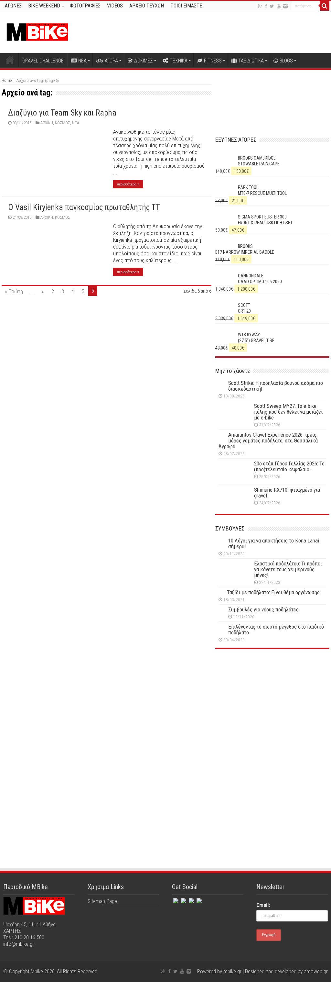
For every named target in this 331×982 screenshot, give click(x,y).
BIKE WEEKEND (44, 6)
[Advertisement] (272, 710)
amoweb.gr (316, 971)
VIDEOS (115, 6)
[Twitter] (272, 6)
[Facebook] (266, 6)
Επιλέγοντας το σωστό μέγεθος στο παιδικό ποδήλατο (276, 629)
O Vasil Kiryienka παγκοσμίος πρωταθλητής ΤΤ (84, 207)
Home (7, 80)
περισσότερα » (128, 184)
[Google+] (260, 6)
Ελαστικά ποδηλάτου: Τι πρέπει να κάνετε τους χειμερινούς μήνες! (288, 569)
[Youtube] (278, 6)
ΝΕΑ (82, 61)
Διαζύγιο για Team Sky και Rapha (62, 112)
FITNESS (213, 61)
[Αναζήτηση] (324, 6)
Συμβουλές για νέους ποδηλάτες (263, 609)
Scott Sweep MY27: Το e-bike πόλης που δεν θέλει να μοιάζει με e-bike (288, 412)
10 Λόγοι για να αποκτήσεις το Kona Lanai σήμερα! (273, 543)
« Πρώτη (14, 291)
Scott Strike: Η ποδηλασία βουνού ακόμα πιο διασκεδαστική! (275, 386)
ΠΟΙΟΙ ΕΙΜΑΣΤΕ (186, 6)
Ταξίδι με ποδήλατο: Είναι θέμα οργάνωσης (273, 592)
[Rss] (198, 899)
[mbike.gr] (37, 31)
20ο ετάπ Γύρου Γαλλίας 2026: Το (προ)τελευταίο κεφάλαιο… (289, 466)
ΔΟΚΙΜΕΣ (143, 61)
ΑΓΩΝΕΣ (13, 6)
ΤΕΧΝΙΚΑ (178, 61)
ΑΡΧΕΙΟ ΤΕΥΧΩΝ (146, 6)
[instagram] (285, 6)
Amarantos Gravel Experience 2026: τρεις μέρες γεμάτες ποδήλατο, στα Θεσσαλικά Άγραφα (268, 440)
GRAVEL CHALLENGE (43, 61)
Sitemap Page (102, 901)
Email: (263, 905)
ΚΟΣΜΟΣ (62, 122)
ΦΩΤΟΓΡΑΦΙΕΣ (85, 6)
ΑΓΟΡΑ (111, 61)
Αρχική (10, 60)
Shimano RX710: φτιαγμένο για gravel (287, 492)
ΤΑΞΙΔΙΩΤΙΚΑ (251, 61)
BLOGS (286, 61)
